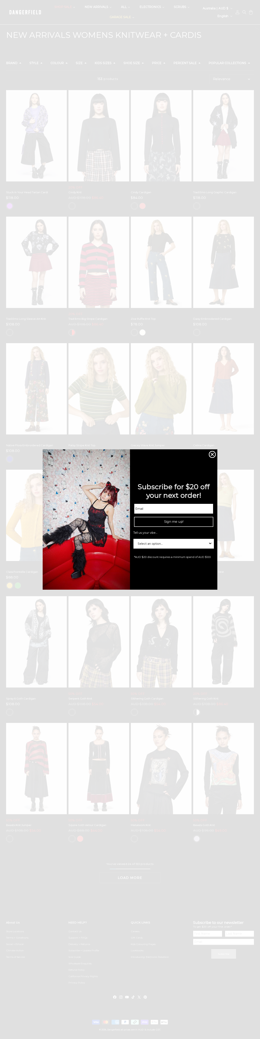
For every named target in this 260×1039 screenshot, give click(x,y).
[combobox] (172, 544)
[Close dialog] (212, 454)
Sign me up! (173, 522)
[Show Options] (210, 544)
